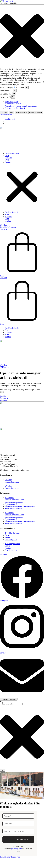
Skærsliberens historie (13, 508)
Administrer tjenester (13, 104)
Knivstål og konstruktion (14, 500)
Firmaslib (8, 158)
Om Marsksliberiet (12, 153)
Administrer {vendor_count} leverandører (21, 106)
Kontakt (8, 162)
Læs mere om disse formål (15, 108)
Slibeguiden (9, 498)
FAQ (7, 160)
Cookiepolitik (10, 119)
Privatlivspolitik (11, 540)
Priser (7, 156)
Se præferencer (21, 112)
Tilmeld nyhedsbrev (12, 533)
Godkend (4, 112)
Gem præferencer (35, 112)
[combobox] (11, 704)
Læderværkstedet (11, 504)
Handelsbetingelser (12, 482)
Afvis (11, 112)
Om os (7, 535)
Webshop (8, 480)
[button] (22, 36)
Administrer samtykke (8, 699)
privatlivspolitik (16, 849)
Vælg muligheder (11, 102)
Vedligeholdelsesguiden (14, 502)
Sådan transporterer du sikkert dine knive (20, 506)
